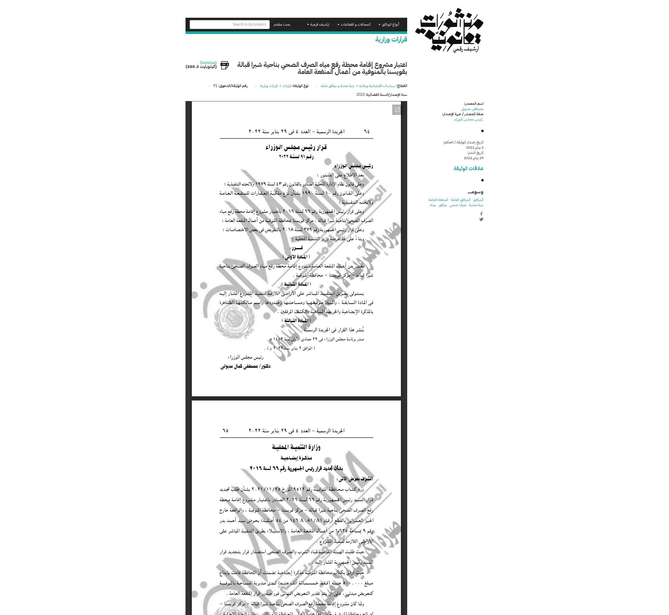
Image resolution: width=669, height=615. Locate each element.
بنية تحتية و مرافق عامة (338, 86)
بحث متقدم (282, 24)
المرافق (478, 199)
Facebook (481, 214)
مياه (433, 205)
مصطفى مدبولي (472, 109)
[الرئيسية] (449, 30)
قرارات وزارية (269, 86)
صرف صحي (457, 205)
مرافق (443, 205)
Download (208, 63)
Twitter (481, 219)
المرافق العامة (460, 199)
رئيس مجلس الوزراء (468, 119)
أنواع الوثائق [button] (390, 24)
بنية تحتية (476, 205)
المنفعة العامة (438, 199)
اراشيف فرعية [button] (320, 24)
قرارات (286, 86)
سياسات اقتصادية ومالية (377, 86)
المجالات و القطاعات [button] (355, 24)
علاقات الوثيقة (468, 168)
